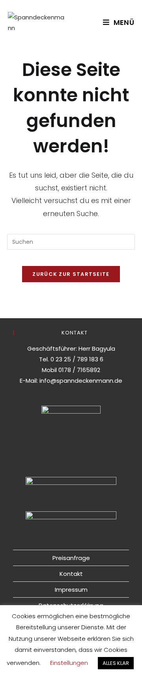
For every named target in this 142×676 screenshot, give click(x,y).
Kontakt (71, 574)
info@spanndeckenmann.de (80, 380)
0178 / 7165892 (79, 370)
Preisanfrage (71, 558)
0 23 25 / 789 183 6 (76, 359)
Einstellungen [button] (69, 663)
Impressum (71, 589)
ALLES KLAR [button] (116, 663)
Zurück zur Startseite (70, 274)
